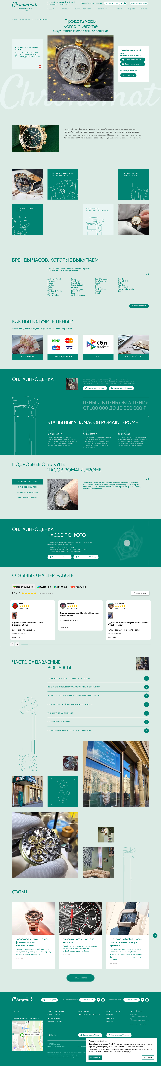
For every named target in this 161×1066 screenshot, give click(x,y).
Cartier (50, 287)
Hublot (97, 283)
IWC (96, 285)
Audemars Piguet (54, 279)
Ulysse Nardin (123, 287)
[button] (12, 644)
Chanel (50, 289)
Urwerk (97, 293)
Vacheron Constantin (126, 289)
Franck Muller (76, 281)
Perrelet (121, 279)
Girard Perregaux (101, 279)
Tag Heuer (122, 285)
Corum (73, 279)
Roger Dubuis (123, 281)
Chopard (50, 293)
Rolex (120, 283)
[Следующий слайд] (155, 935)
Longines (74, 287)
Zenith (120, 291)
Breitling (50, 285)
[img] (121, 3)
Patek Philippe (100, 289)
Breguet (50, 283)
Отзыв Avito (16, 637)
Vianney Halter (53, 295)
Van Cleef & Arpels (54, 291)
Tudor (73, 293)
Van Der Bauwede (78, 295)
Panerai (98, 291)
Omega (98, 287)
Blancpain (51, 281)
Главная (15, 19)
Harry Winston (100, 281)
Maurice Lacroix (77, 289)
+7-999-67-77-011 (112, 3)
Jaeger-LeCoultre (78, 285)
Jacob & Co (75, 283)
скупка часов (27, 19)
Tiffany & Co (76, 291)
